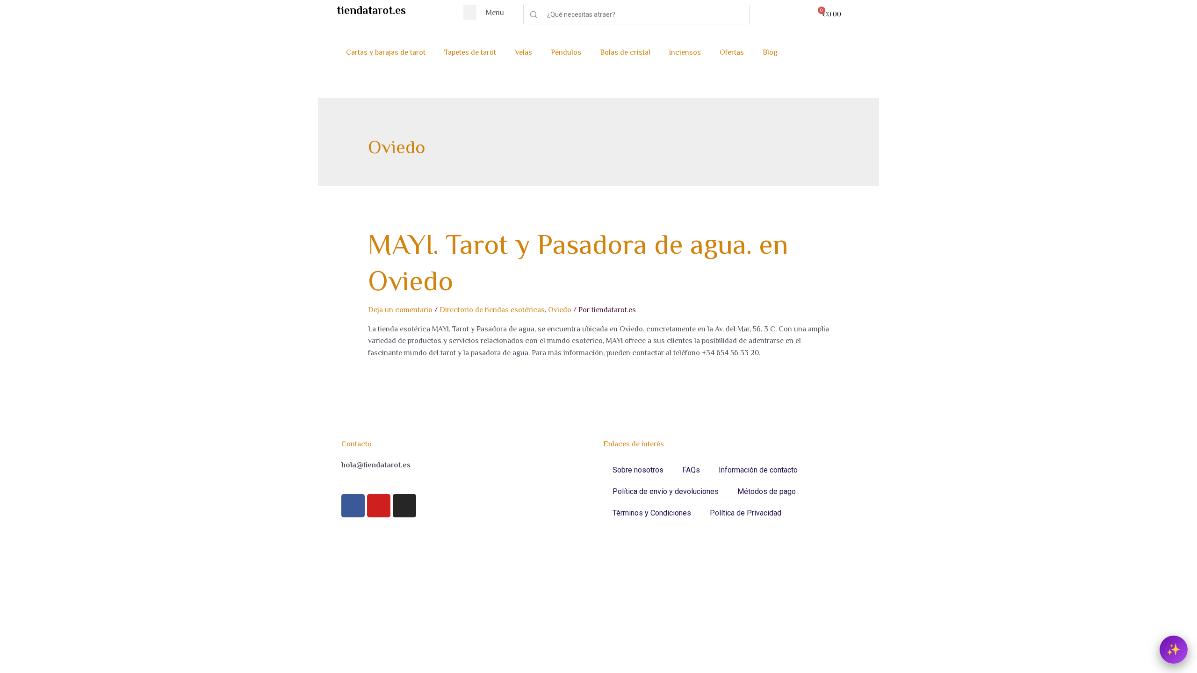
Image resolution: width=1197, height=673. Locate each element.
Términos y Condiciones (652, 512)
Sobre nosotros (638, 469)
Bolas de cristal (625, 52)
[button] (469, 12)
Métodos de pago (766, 491)
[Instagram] (404, 505)
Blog (770, 52)
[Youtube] (378, 505)
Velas (523, 52)
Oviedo (559, 310)
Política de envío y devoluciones (666, 491)
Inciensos (685, 52)
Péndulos (566, 52)
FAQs (691, 469)
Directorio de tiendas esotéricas (492, 310)
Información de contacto (758, 469)
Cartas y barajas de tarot (385, 52)
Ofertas (732, 52)
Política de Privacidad (745, 512)
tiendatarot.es (371, 10)
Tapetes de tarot (470, 52)
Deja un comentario (400, 310)
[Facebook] (353, 505)
